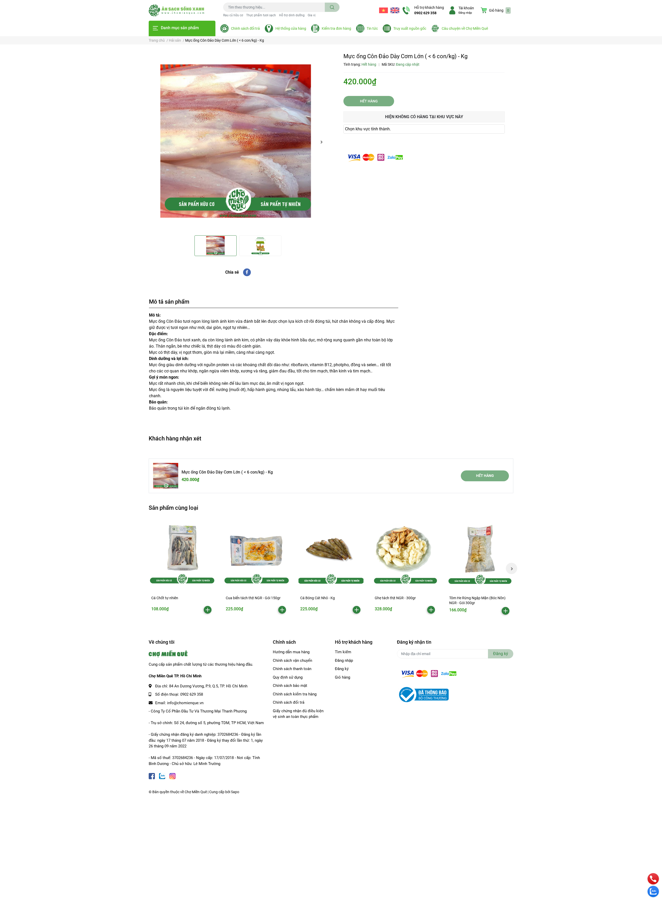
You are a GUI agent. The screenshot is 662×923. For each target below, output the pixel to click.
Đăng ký (342, 668)
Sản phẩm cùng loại (173, 507)
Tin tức (372, 28)
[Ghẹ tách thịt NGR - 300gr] (405, 553)
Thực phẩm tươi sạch (261, 15)
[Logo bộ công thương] (423, 694)
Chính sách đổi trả (245, 28)
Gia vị (311, 15)
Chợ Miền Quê (196, 792)
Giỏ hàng (342, 677)
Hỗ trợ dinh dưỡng (292, 15)
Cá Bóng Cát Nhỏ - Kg (317, 598)
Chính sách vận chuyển (292, 660)
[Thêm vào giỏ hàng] (208, 610)
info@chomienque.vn (185, 703)
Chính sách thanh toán (292, 668)
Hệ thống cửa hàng (290, 28)
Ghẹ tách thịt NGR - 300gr (395, 598)
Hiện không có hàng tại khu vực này (424, 116)
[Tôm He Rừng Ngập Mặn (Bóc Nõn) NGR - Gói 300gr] (480, 553)
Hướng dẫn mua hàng (291, 652)
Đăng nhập (465, 12)
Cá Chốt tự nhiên (164, 598)
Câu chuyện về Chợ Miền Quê (465, 28)
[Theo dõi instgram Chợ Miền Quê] (172, 775)
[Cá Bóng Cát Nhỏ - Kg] (331, 553)
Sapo (235, 792)
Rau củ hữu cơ (233, 15)
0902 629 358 (425, 13)
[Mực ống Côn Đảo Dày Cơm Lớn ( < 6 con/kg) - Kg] (238, 142)
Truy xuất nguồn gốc (409, 28)
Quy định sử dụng (288, 677)
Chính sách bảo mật (290, 685)
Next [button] (321, 142)
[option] (238, 142)
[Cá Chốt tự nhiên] (182, 553)
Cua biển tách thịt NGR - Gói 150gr (253, 598)
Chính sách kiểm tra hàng (295, 694)
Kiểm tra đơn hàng (336, 28)
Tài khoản (466, 8)
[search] (332, 7)
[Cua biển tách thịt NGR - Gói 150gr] (256, 553)
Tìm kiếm (343, 652)
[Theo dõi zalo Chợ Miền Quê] (162, 775)
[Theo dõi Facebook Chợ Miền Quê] (152, 775)
